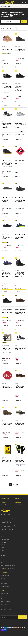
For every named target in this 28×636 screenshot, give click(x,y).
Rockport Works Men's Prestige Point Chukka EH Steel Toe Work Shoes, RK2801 (7, 424)
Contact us (3, 596)
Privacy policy (4, 607)
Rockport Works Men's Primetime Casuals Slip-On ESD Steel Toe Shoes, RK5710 (20, 311)
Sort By (2, 28)
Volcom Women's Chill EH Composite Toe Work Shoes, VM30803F (7, 199)
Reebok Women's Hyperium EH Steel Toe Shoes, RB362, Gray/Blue (20, 125)
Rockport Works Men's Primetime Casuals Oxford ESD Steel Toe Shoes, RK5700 (20, 387)
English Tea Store (5, 575)
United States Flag (5, 586)
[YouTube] (12, 529)
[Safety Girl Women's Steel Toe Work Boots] (7, 38)
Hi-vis (2, 550)
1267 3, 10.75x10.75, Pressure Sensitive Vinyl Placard (19, 162)
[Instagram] (5, 529)
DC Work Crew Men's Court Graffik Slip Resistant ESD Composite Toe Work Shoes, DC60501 (20, 87)
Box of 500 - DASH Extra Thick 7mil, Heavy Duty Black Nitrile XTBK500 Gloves (7, 349)
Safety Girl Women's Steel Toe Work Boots (7, 48)
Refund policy (4, 604)
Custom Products (5, 536)
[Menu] (2, 2)
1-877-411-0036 (6, 514)
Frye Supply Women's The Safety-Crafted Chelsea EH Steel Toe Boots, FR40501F (20, 274)
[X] (9, 529)
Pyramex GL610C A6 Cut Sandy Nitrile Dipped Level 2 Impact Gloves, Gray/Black (20, 461)
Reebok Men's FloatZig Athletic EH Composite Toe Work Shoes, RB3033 (20, 349)
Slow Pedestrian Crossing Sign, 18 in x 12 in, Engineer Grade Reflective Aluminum (7, 461)
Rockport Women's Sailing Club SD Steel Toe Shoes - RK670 (20, 423)
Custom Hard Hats (5, 539)
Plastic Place (4, 583)
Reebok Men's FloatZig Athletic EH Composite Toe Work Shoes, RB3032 (20, 236)
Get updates (22, 617)
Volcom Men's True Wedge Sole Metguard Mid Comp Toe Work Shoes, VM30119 (7, 162)
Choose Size (5, 63)
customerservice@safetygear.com (9, 518)
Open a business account (6, 563)
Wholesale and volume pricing (8, 565)
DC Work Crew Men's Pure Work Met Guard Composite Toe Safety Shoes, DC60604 (20, 50)
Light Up (3, 578)
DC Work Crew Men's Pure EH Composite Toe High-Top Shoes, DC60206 (7, 311)
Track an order (4, 598)
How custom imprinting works (7, 568)
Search (23, 21)
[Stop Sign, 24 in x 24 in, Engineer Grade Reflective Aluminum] (7, 375)
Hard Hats (3, 542)
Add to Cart (18, 176)
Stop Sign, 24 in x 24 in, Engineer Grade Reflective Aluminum (7, 386)
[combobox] (10, 21)
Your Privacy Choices (6, 609)
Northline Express (5, 581)
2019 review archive (5, 601)
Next (17, 484)
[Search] (22, 2)
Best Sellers (3, 555)
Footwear (3, 553)
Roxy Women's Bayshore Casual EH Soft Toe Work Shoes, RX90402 (7, 236)
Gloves (2, 547)
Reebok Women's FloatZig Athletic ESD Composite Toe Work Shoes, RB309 (7, 274)
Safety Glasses (4, 545)
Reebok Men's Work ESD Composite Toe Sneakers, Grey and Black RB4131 (6, 125)
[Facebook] (2, 529)
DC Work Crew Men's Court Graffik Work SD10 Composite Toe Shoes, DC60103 (7, 87)
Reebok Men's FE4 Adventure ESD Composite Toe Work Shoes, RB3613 (20, 199)
